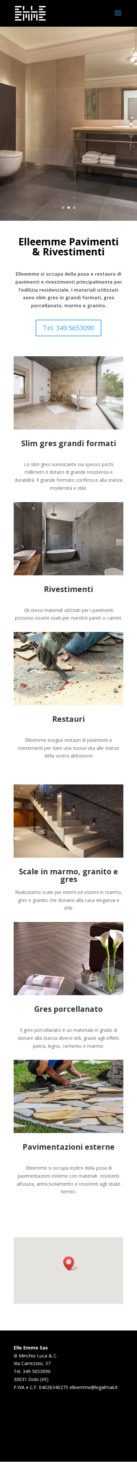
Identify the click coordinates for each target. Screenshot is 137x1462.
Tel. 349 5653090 (68, 327)
